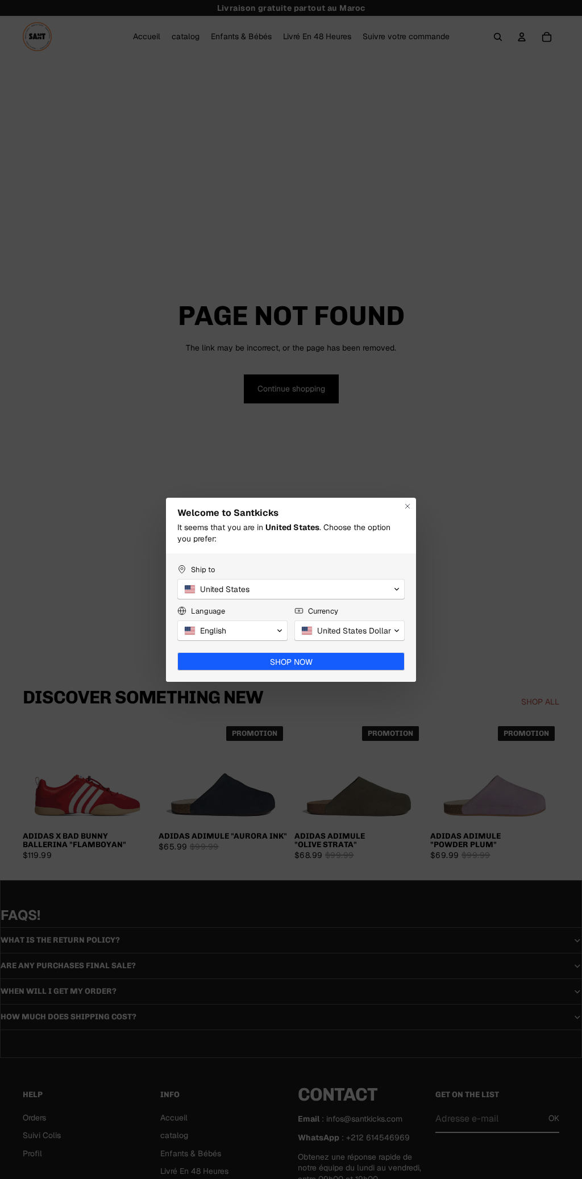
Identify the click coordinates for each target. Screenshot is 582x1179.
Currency (323, 611)
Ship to (203, 569)
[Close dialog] (407, 506)
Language (208, 611)
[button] (291, 589)
